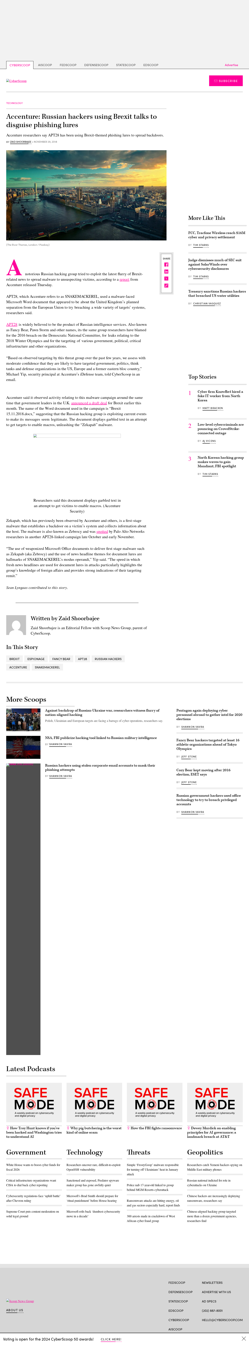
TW (211, 1329)
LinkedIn (219, 1329)
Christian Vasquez (207, 303)
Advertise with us (216, 1292)
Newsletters (212, 1282)
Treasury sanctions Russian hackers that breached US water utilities (217, 293)
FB (204, 1329)
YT (232, 1329)
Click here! (111, 1339)
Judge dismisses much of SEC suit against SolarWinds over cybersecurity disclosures (215, 264)
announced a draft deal (89, 402)
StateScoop (126, 65)
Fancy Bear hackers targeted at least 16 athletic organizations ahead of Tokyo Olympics (207, 744)
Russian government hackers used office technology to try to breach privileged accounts (208, 800)
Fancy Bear (61, 659)
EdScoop (150, 65)
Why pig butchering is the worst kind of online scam (94, 1130)
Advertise (231, 65)
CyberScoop (20, 65)
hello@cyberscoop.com (222, 1320)
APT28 (11, 324)
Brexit (14, 659)
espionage (36, 659)
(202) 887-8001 (212, 1310)
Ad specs (209, 1301)
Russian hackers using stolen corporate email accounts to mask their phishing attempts (100, 767)
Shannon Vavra (60, 744)
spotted (102, 531)
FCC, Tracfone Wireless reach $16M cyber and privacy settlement (216, 235)
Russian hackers (108, 659)
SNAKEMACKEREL (47, 667)
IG (225, 1329)
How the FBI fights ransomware (156, 1128)
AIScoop (45, 65)
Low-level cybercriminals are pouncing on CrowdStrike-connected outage (221, 429)
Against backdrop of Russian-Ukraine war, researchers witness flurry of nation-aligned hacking (102, 712)
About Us (14, 1310)
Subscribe (228, 81)
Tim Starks (201, 245)
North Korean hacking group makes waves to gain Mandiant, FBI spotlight (221, 462)
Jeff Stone (189, 756)
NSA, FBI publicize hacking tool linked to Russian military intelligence (101, 737)
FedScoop (68, 65)
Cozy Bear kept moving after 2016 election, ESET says (203, 772)
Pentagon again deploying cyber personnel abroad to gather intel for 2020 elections (209, 714)
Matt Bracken (213, 408)
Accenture (18, 667)
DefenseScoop (96, 65)
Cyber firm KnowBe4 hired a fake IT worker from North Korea (220, 396)
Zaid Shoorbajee (20, 141)
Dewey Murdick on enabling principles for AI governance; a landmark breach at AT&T (211, 1132)
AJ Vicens (209, 441)
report (124, 279)
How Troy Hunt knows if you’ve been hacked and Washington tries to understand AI (34, 1132)
